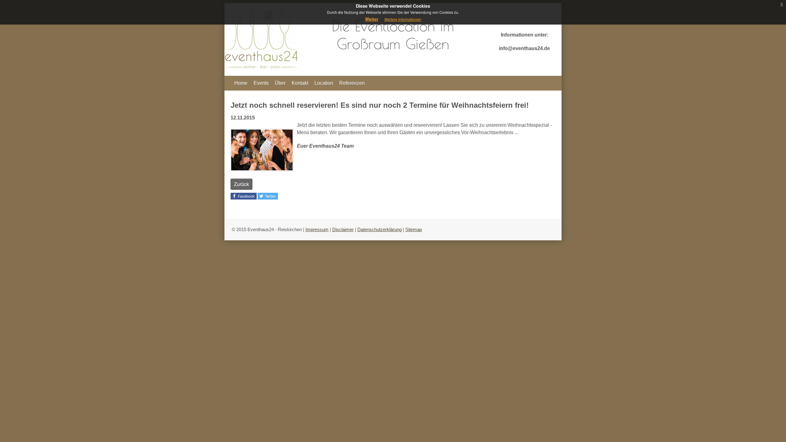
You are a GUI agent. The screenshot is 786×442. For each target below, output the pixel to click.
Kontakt (300, 83)
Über (280, 83)
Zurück (241, 184)
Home (240, 83)
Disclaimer (343, 229)
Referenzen (352, 83)
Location (323, 83)
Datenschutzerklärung (379, 229)
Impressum (317, 229)
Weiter (371, 19)
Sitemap (413, 229)
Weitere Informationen (402, 19)
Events (261, 83)
